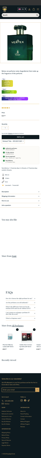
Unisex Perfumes (6, 419)
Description (5, 192)
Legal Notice (5, 443)
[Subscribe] (37, 390)
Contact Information (26, 416)
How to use (5, 201)
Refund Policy (5, 435)
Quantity (4, 124)
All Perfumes (17, 325)
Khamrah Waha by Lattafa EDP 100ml (8, 345)
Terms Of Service (6, 440)
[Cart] (33, 9)
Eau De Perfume (6, 421)
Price (3, 113)
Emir (14, 256)
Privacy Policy (5, 437)
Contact (22, 419)
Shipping (10, 133)
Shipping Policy (6, 432)
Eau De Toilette (6, 424)
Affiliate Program (25, 424)
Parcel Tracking (24, 414)
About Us (23, 411)
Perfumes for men (7, 416)
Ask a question (6, 205)
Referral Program (25, 421)
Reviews (22, 426)
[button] (6, 108)
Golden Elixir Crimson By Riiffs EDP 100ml (26, 345)
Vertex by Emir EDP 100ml (8, 240)
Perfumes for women (7, 414)
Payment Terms (6, 445)
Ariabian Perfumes (7, 411)
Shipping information (8, 196)
